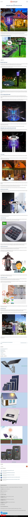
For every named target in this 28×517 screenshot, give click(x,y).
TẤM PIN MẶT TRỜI (14, 391)
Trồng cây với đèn (2, 351)
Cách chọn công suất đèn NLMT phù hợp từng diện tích (9, 472)
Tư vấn (14, 4)
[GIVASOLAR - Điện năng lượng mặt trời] (14, 1)
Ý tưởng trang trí (2, 354)
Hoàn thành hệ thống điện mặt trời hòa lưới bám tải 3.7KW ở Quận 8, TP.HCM (11, 479)
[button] (2, 2)
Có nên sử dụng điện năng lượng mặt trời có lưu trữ (8, 470)
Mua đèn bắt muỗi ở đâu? (23, 342)
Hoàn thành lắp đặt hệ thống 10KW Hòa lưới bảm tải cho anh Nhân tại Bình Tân (11, 477)
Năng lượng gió (2, 350)
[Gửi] (26, 466)
